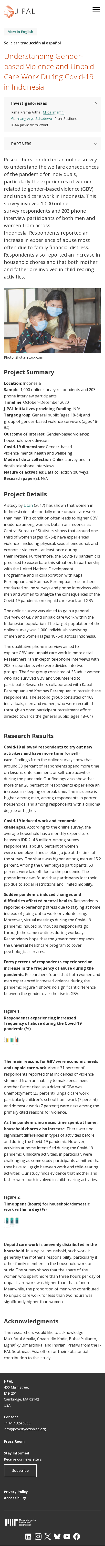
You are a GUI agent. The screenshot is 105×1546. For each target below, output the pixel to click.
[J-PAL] (19, 11)
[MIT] (52, 1522)
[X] (47, 1536)
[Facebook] (76, 1536)
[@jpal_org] (38, 1536)
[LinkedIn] (28, 1536)
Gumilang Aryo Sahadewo (31, 118)
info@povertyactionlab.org (25, 1429)
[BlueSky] (57, 1536)
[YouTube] (66, 1536)
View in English (20, 31)
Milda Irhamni (53, 112)
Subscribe (20, 1470)
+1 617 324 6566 (17, 1423)
